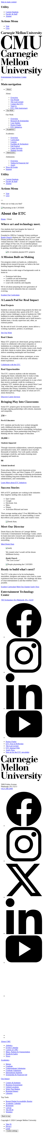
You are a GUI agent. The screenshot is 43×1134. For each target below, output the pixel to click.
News (8, 1056)
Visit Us (14, 106)
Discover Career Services (10, 397)
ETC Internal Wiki (13, 748)
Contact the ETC (17, 104)
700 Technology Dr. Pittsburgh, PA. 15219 (17, 600)
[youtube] (24, 738)
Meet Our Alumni (23, 587)
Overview (14, 98)
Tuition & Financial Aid (19, 163)
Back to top (6, 1116)
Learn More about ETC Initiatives (14, 483)
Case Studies (15, 123)
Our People (15, 100)
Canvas (8, 1108)
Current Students (12, 12)
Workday (9, 1112)
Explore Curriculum (8, 587)
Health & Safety (12, 1054)
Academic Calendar (13, 1103)
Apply (13, 165)
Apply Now (34, 587)
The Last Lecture (17, 102)
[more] (7, 1037)
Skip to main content (8, 2)
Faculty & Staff (11, 14)
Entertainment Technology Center (13, 77)
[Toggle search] (2, 200)
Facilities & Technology (20, 144)
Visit (7, 26)
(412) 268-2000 (7, 789)
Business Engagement (14, 1085)
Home (3, 219)
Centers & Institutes (13, 1083)
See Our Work (6, 333)
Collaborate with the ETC (10, 365)
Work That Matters (13, 1089)
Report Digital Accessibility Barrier (19, 1101)
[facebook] (24, 637)
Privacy (8, 1126)
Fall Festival (15, 146)
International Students (14, 1073)
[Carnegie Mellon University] (21, 780)
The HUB (9, 1110)
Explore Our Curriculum (10, 295)
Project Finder (16, 125)
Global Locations (12, 1087)
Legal (8, 1129)
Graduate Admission (13, 1070)
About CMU (6, 1041)
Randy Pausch (6, 237)
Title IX (9, 1124)
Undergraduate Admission (15, 1068)
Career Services (16, 148)
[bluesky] (24, 996)
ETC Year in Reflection (14, 744)
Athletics (9, 1045)
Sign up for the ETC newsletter (17, 752)
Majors (8, 1064)
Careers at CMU (12, 1050)
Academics (5, 1060)
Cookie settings (12, 1131)
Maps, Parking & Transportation (18, 1052)
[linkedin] (24, 709)
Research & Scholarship (20, 121)
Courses (14, 142)
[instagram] (24, 672)
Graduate (9, 1066)
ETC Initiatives (16, 127)
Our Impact (5, 1079)
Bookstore (9, 1106)
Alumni (8, 16)
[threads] (24, 1035)
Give (7, 28)
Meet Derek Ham (7, 544)
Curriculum (15, 140)
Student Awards (16, 150)
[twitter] (24, 897)
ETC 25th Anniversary (19, 108)
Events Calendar (12, 1048)
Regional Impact (12, 1091)
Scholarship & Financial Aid (16, 1075)
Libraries (9, 1093)
